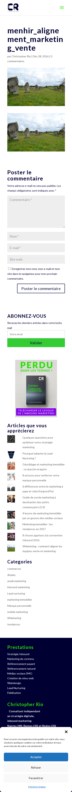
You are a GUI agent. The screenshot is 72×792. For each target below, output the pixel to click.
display (11, 574)
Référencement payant (21, 663)
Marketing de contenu (20, 658)
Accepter (36, 757)
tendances (13, 624)
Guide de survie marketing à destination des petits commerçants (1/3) (39, 502)
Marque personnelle (19, 605)
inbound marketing (18, 587)
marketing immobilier (19, 599)
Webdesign (14, 683)
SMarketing (14, 618)
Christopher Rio (21, 56)
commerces (14, 568)
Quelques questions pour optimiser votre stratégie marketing (37, 442)
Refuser (36, 767)
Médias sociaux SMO (19, 673)
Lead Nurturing (16, 688)
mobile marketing (17, 611)
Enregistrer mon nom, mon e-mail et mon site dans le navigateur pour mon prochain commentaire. (33, 273)
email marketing (16, 581)
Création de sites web (20, 678)
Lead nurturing (16, 593)
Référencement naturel (21, 668)
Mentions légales (37, 786)
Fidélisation (14, 692)
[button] (66, 732)
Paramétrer (36, 778)
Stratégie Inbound (18, 654)
